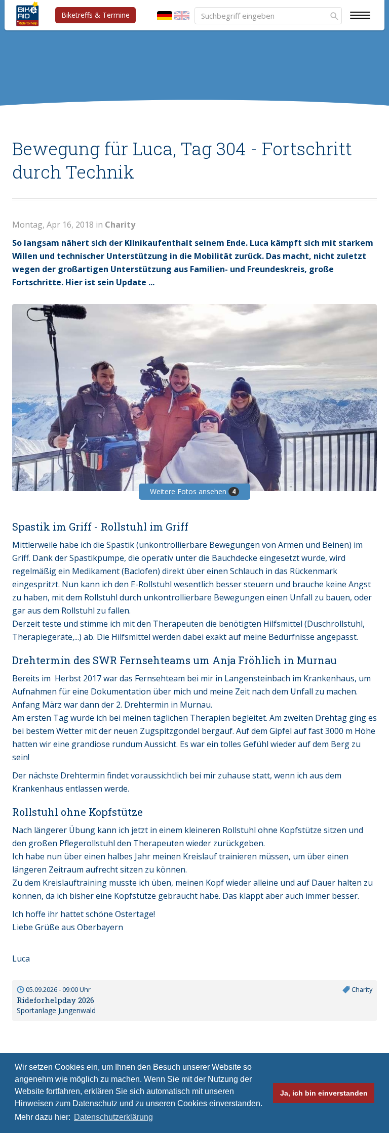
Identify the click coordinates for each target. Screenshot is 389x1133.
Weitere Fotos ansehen (193, 491)
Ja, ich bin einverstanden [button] (324, 1093)
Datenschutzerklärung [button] (113, 1117)
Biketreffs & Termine (95, 15)
